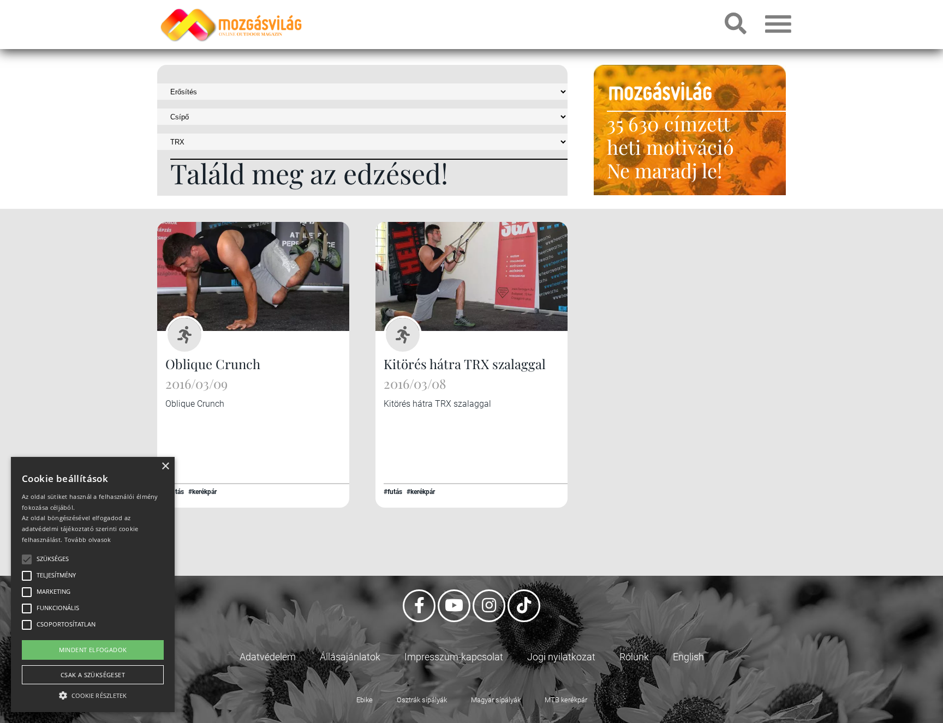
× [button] (165, 466)
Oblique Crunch (212, 363)
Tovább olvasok (87, 539)
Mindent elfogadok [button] (93, 650)
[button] (93, 694)
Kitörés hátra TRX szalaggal (465, 363)
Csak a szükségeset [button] (93, 675)
